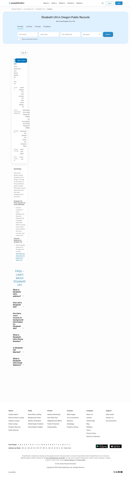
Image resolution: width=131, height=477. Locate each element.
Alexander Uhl (20, 253)
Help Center (110, 414)
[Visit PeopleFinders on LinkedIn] (117, 472)
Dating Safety (52, 427)
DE (44, 448)
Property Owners (72, 427)
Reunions (70, 421)
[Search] (102, 3)
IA (54, 448)
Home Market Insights (35, 427)
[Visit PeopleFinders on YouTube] (121, 472)
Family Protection (53, 424)
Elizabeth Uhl (40, 9)
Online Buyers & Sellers (35, 424)
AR (28, 448)
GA (49, 448)
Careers (89, 417)
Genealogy (70, 424)
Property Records (14, 427)
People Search (16, 9)
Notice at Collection (93, 436)
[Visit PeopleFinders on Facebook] (119, 472)
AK (23, 448)
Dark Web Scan (52, 417)
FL (46, 448)
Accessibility (12, 472)
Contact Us (110, 417)
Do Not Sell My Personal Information (65, 463)
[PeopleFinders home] (16, 3)
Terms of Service (69, 460)
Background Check (34, 417)
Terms (88, 430)
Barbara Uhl (19, 258)
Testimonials (90, 421)
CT (41, 448)
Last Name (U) (29, 9)
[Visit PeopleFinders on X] (114, 472)
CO (38, 448)
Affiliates (89, 427)
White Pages (71, 414)
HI (52, 448)
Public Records (13, 430)
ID (57, 448)
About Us (89, 414)
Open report (21, 60)
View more (67, 448)
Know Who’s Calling (34, 414)
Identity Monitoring (53, 414)
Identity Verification (34, 421)
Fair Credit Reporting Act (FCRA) (55, 458)
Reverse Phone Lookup (16, 417)
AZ (31, 448)
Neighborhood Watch (54, 421)
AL (25, 448)
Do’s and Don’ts (111, 421)
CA (34, 448)
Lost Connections (73, 417)
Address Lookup (14, 421)
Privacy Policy (91, 433)
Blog (87, 424)
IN (62, 448)
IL (59, 448)
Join (119, 3)
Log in (110, 3)
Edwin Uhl (19, 260)
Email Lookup (13, 424)
